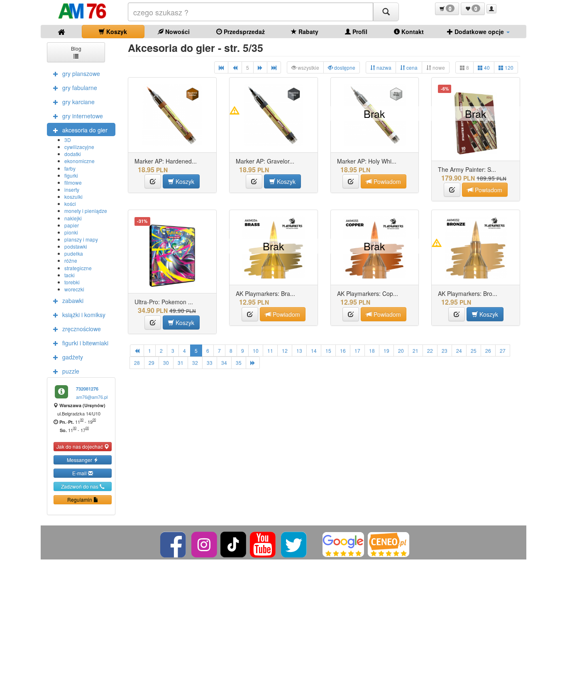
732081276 (87, 389)
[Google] (343, 543)
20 (401, 350)
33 (210, 362)
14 (314, 350)
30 (166, 362)
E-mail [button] (80, 472)
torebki (72, 282)
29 (151, 362)
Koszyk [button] (184, 181)
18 (372, 350)
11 (270, 350)
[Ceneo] (388, 543)
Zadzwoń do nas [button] (80, 486)
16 (343, 350)
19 (386, 350)
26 (488, 350)
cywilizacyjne (79, 146)
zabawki (72, 300)
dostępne (344, 67)
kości (70, 203)
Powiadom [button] (386, 181)
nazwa (383, 67)
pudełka (73, 253)
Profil (359, 31)
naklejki (73, 218)
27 (503, 350)
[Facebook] (173, 543)
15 (328, 350)
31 (180, 362)
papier (71, 225)
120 (508, 67)
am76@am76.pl (92, 396)
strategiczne (78, 267)
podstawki (75, 246)
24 (459, 350)
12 (285, 350)
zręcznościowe (81, 329)
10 (256, 350)
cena (411, 67)
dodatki (72, 153)
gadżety (72, 357)
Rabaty (307, 31)
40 (486, 67)
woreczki (74, 289)
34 (224, 362)
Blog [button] (76, 48)
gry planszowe (81, 73)
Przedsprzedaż (243, 31)
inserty (71, 189)
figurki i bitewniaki (85, 343)
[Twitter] (294, 543)
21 (415, 350)
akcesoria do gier (85, 130)
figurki (71, 175)
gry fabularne (79, 87)
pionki (71, 232)
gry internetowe (82, 116)
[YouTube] (263, 543)
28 (137, 362)
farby (70, 168)
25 (474, 350)
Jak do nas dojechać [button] (80, 446)
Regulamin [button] (80, 499)
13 (299, 350)
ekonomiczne (79, 160)
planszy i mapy (81, 239)
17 (357, 350)
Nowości (177, 31)
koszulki (73, 196)
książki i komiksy (83, 314)
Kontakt (412, 31)
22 (430, 350)
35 (239, 362)
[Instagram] (204, 543)
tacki (69, 274)
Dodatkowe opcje (479, 31)
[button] (447, 8)
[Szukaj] (386, 11)
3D (67, 139)
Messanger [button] (80, 459)
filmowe (73, 182)
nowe (438, 67)
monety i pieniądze (85, 210)
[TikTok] (233, 543)
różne (70, 260)
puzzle (70, 371)
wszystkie (307, 67)
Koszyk (116, 31)
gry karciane (78, 102)
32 (195, 362)
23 (444, 350)
